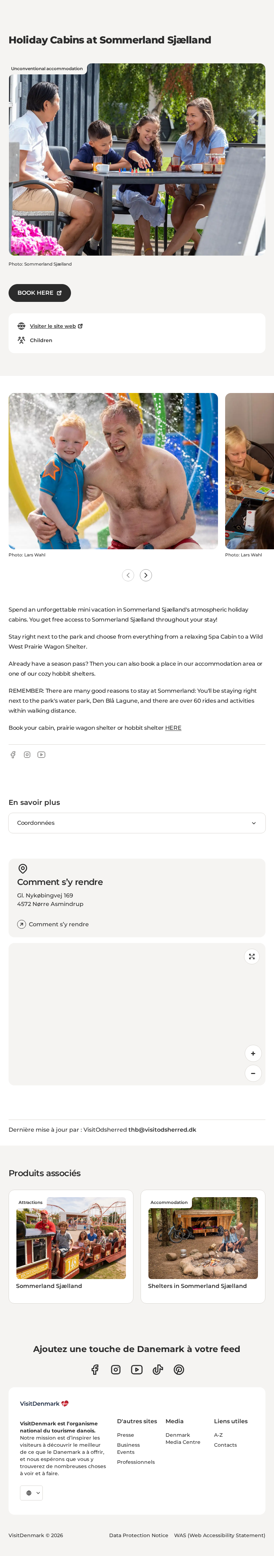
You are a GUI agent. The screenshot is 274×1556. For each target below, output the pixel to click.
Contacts (225, 1445)
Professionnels (136, 1462)
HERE (173, 727)
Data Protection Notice (138, 1535)
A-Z (218, 1435)
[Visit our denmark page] (94, 1369)
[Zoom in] (253, 1053)
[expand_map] (252, 956)
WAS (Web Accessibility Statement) (219, 1535)
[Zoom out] (253, 1073)
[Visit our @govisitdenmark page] (158, 1369)
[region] (137, 1014)
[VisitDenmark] (44, 1403)
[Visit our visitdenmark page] (137, 1369)
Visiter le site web (53, 326)
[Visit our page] (116, 1369)
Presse (125, 1435)
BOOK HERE (35, 292)
